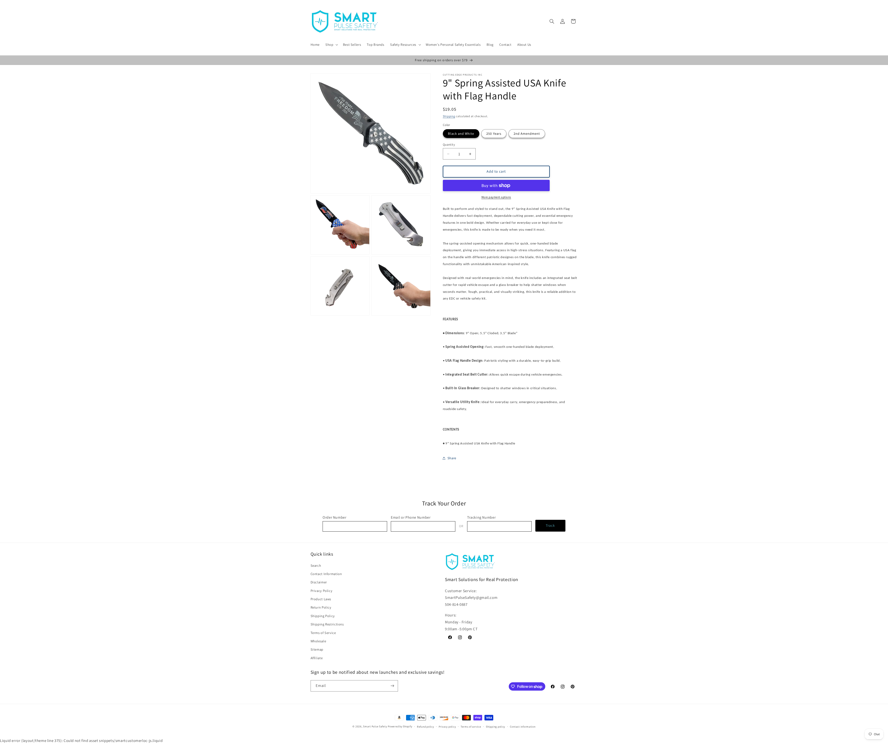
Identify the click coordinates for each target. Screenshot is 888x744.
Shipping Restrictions (327, 624)
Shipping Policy (323, 616)
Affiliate (317, 658)
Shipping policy (495, 726)
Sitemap (317, 649)
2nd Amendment (527, 133)
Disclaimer (319, 582)
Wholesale (318, 641)
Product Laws (321, 599)
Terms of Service (323, 633)
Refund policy (425, 726)
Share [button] (451, 458)
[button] (331, 45)
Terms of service (471, 726)
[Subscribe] (392, 686)
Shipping (449, 116)
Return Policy (321, 607)
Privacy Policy (322, 590)
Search (316, 565)
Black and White (461, 133)
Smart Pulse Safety (375, 726)
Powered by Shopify (400, 726)
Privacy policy (447, 726)
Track (550, 525)
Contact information (523, 726)
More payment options (496, 197)
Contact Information (326, 574)
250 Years (493, 133)
